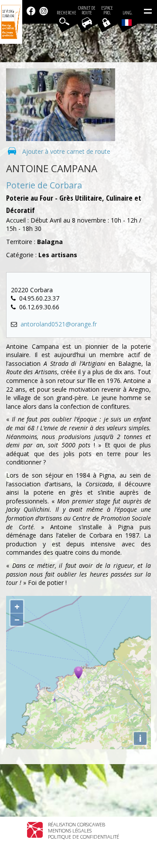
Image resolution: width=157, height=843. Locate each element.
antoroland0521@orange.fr (58, 324)
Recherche (66, 13)
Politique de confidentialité (83, 836)
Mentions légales (70, 830)
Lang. (127, 13)
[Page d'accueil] (11, 22)
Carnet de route (87, 10)
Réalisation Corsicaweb (76, 824)
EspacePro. (107, 10)
